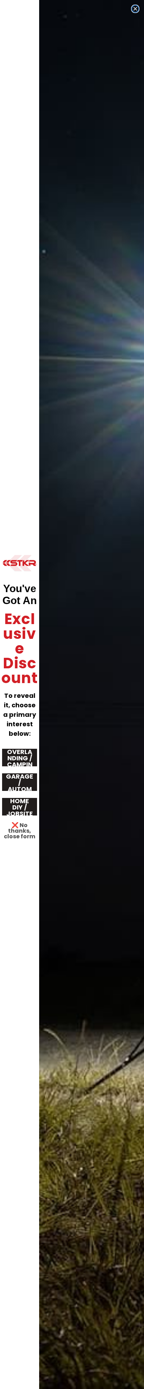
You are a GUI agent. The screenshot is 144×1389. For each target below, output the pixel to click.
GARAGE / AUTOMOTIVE (19, 782)
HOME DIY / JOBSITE (19, 806)
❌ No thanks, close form (19, 829)
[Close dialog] (135, 8)
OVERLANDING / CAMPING (20, 757)
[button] (19, 563)
